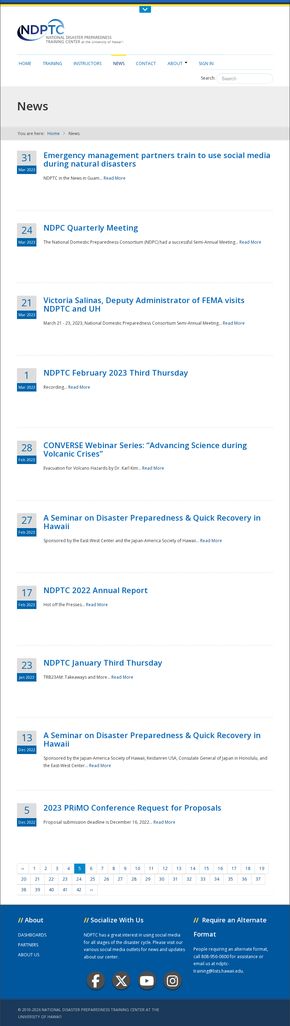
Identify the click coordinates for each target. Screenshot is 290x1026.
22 (51, 879)
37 (258, 879)
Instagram (172, 980)
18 (247, 868)
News (118, 63)
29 (147, 879)
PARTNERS (28, 945)
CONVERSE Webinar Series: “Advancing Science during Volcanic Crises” (145, 449)
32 (189, 879)
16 (220, 868)
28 (134, 879)
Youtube (147, 980)
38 (23, 890)
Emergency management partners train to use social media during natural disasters (157, 159)
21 (37, 879)
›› (91, 890)
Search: (208, 78)
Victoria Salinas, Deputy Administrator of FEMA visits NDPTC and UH (144, 304)
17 (234, 868)
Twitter (121, 980)
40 (51, 890)
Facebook (96, 980)
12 (165, 868)
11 (151, 868)
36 (244, 879)
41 (65, 890)
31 (175, 879)
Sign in (206, 63)
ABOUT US (28, 955)
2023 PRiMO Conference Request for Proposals (132, 807)
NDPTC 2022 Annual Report (96, 590)
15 (206, 868)
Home (25, 63)
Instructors (88, 63)
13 (178, 868)
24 (78, 879)
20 (23, 879)
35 (230, 879)
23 (65, 879)
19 (261, 868)
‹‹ (23, 868)
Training (52, 63)
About (175, 63)
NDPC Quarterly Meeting (91, 227)
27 (120, 879)
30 (161, 879)
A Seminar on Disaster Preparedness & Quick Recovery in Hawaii (152, 521)
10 (137, 868)
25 (92, 879)
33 (203, 879)
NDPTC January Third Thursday (103, 662)
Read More (115, 178)
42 (78, 890)
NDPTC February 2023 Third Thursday (116, 372)
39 (37, 890)
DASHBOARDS (32, 935)
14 (192, 868)
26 (106, 879)
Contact (146, 63)
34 (216, 879)
